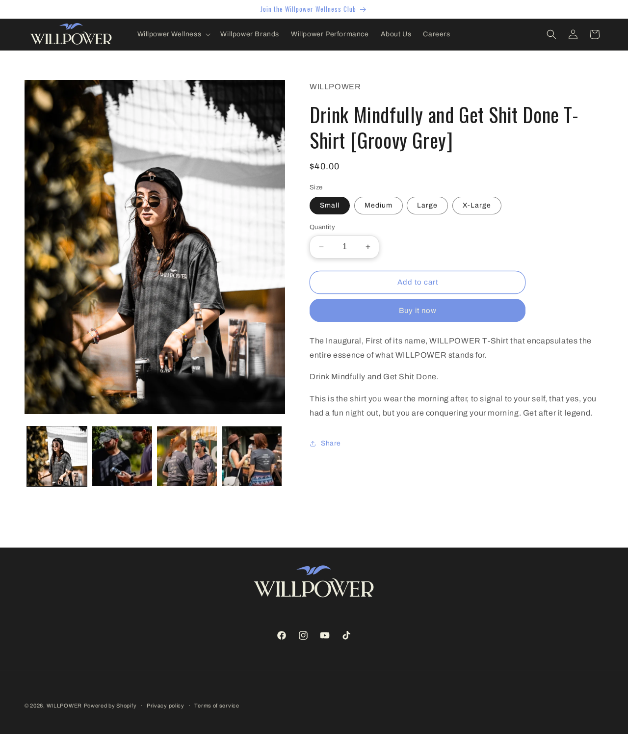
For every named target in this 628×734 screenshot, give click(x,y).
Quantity (322, 227)
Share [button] (331, 443)
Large (427, 205)
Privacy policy (165, 705)
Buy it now (418, 311)
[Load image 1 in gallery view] (57, 456)
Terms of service (216, 705)
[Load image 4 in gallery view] (252, 456)
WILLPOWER (64, 705)
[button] (173, 34)
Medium (378, 205)
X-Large (477, 205)
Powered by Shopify (110, 705)
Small (330, 205)
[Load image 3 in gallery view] (187, 456)
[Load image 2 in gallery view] (122, 456)
